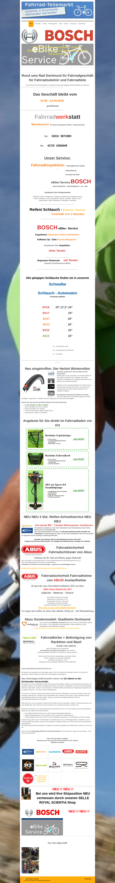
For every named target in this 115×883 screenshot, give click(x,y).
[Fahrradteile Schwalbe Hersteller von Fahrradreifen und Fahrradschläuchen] (28, 752)
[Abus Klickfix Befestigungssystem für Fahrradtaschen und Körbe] (81, 751)
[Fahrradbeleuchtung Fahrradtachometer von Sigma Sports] (55, 765)
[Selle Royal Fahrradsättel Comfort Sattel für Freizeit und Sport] (81, 765)
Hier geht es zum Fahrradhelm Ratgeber (57, 607)
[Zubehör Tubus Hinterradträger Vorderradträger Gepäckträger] (41, 778)
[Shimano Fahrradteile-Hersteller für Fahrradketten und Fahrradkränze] (55, 752)
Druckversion (29, 878)
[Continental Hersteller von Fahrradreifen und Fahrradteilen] (41, 752)
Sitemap (36, 878)
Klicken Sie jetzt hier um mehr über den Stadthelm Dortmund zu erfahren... (57, 628)
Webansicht (88, 878)
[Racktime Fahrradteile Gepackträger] (41, 765)
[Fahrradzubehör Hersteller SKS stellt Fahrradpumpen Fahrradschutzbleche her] (28, 765)
